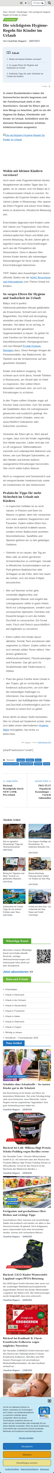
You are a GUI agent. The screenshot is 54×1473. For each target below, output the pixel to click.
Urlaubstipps (22, 12)
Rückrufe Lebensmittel (17, 1140)
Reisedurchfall (26, 764)
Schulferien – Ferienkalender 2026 (21, 1038)
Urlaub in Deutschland (15, 1005)
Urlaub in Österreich (14, 1021)
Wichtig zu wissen (13, 1032)
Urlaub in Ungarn (13, 1027)
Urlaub (46, 764)
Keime (38, 760)
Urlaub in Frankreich (15, 1011)
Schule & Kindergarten (17, 1076)
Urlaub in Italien (12, 1016)
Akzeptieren (27, 1446)
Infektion (29, 760)
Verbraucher (13, 1203)
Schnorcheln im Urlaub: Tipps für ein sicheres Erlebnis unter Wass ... (13, 909)
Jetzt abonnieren (15, 972)
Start (5, 12)
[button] (49, 1400)
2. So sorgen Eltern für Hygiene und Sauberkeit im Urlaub (22, 66)
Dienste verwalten (26, 1438)
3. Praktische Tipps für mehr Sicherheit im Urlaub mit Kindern (25, 75)
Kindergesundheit (11, 764)
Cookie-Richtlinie (12, 1469)
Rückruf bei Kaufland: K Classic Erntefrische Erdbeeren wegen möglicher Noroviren (22, 1342)
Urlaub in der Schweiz (15, 1000)
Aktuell (12, 12)
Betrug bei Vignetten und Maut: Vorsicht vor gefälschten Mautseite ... (13, 876)
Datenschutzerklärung (30, 1469)
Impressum (44, 1469)
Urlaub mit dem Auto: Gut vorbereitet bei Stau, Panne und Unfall (39, 909)
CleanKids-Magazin (17, 41)
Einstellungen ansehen (27, 1463)
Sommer (38, 764)
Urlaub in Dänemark (14, 995)
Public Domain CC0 (44, 742)
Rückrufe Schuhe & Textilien (19, 1267)
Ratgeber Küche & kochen (29, 1200)
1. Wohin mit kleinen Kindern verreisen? (24, 59)
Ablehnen (27, 1454)
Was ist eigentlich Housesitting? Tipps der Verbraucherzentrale (13, 844)
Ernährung (12, 1200)
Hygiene (20, 760)
